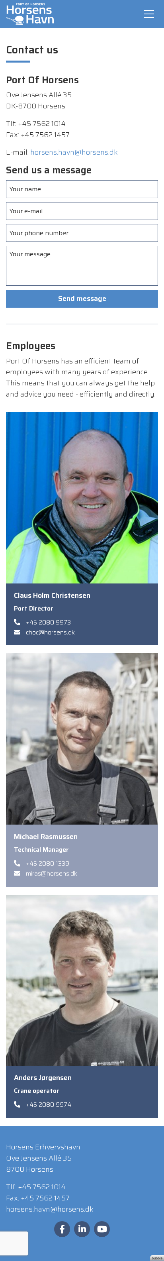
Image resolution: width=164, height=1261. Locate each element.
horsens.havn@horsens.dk (74, 152)
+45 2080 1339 (47, 863)
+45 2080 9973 (48, 622)
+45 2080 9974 (48, 1105)
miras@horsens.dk (51, 873)
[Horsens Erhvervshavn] (30, 13)
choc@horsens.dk (50, 632)
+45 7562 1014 (42, 1186)
